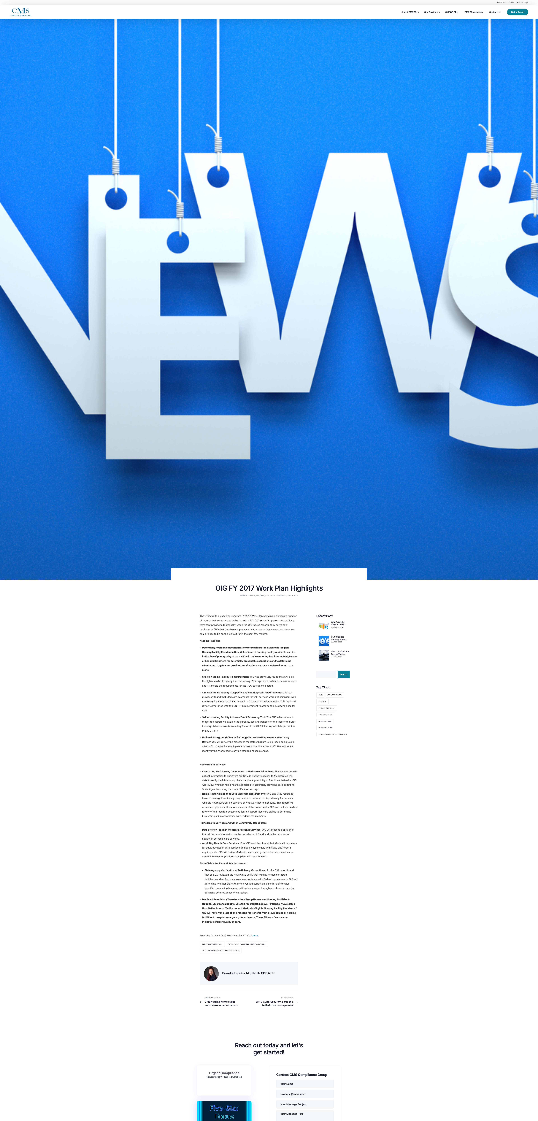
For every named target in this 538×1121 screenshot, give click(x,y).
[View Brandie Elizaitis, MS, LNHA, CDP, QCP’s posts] (211, 973)
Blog (296, 596)
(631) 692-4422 (226, 1085)
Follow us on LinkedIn (505, 2)
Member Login (522, 2)
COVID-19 (322, 701)
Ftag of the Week (327, 708)
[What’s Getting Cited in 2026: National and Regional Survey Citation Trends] (324, 626)
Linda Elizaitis (325, 714)
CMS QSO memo (334, 695)
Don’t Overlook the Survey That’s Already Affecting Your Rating (340, 652)
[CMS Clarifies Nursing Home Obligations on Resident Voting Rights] (324, 641)
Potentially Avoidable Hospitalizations (246, 944)
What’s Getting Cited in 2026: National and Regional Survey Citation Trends (339, 623)
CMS (320, 695)
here (255, 935)
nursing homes (325, 728)
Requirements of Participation (333, 734)
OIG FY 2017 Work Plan (212, 944)
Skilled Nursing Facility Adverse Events (220, 950)
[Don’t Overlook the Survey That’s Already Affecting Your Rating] (324, 655)
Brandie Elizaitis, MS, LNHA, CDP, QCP (257, 596)
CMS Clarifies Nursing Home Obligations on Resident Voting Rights (338, 638)
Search (343, 674)
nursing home (325, 721)
